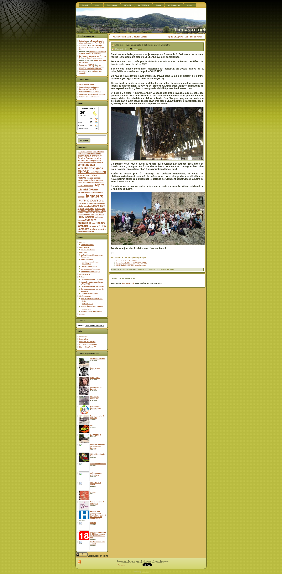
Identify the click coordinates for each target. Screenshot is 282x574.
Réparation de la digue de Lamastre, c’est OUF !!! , (92, 42)
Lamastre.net (189, 29)
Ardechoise (86, 309)
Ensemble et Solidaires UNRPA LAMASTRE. (131, 263)
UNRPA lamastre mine (165, 269)
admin (140, 49)
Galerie (82, 277)
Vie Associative (85, 296)
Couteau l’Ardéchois (98, 464)
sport (94, 223)
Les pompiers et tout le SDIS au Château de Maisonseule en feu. (98, 534)
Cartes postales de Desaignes (92, 286)
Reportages (126, 269)
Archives (81, 325)
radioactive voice (96, 214)
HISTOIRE (83, 252)
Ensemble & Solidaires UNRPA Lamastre (130, 261)
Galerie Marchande (88, 250)
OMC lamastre (97, 212)
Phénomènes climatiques (90, 271)
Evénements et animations (96, 474)
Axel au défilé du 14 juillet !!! (90, 91)
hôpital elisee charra (85, 186)
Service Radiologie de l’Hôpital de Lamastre (97, 446)
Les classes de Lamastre (90, 269)
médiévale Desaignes (92, 211)
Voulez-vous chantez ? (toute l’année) (130, 37)
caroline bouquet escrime (89, 159)
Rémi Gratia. (95, 378)
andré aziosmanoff (85, 152)
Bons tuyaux (84, 247)
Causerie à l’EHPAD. (86, 65)
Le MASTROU (84, 274)
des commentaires (88, 344)
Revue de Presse (87, 245)
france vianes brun (85, 182)
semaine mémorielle (87, 221)
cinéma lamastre (96, 162)
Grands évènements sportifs (92, 306)
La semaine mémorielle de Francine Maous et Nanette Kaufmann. (91, 67)
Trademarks (146, 561)
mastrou (89, 208)
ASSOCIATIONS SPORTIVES (92, 298)
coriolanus (83, 45)
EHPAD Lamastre (92, 172)
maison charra (93, 203)
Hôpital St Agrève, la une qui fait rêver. (184, 37)
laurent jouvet (89, 200)
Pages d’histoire (87, 259)
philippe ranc (83, 214)
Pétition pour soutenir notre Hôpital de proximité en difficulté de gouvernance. (98, 515)
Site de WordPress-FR (87, 347)
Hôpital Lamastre (92, 187)
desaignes (96, 168)
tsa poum (92, 226)
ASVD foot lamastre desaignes (89, 153)
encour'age (84, 175)
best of (82, 242)
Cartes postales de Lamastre (92, 279)
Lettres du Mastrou (97, 358)
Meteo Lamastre (88, 108)
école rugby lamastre (86, 231)
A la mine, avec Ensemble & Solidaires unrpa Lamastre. (142, 45)
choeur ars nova (84, 162)
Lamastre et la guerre (89, 266)
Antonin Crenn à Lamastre (89, 97)
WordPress (145, 572)
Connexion (83, 339)
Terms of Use (133, 561)
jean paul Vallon (90, 192)
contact (82, 314)
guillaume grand (98, 182)
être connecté (128, 283)
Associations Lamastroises (91, 311)
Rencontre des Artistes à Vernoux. (92, 94)
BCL (84, 301)
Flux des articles (87, 342)
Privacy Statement (160, 561)
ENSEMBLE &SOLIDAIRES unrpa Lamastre (131, 265)
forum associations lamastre (90, 180)
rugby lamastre (86, 217)
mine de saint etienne (146, 269)
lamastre (94, 196)
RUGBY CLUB (87, 304)
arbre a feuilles (98, 152)
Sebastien (83, 41)
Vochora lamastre (98, 229)
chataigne (97, 160)
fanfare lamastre (94, 178)
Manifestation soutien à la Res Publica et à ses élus (91, 47)
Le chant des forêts (86, 84)
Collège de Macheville (89, 293)
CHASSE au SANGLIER (94, 397)
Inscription (83, 336)
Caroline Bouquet (85, 158)
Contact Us (121, 561)
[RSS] (79, 562)
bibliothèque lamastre (90, 155)
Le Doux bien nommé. (93, 58)
